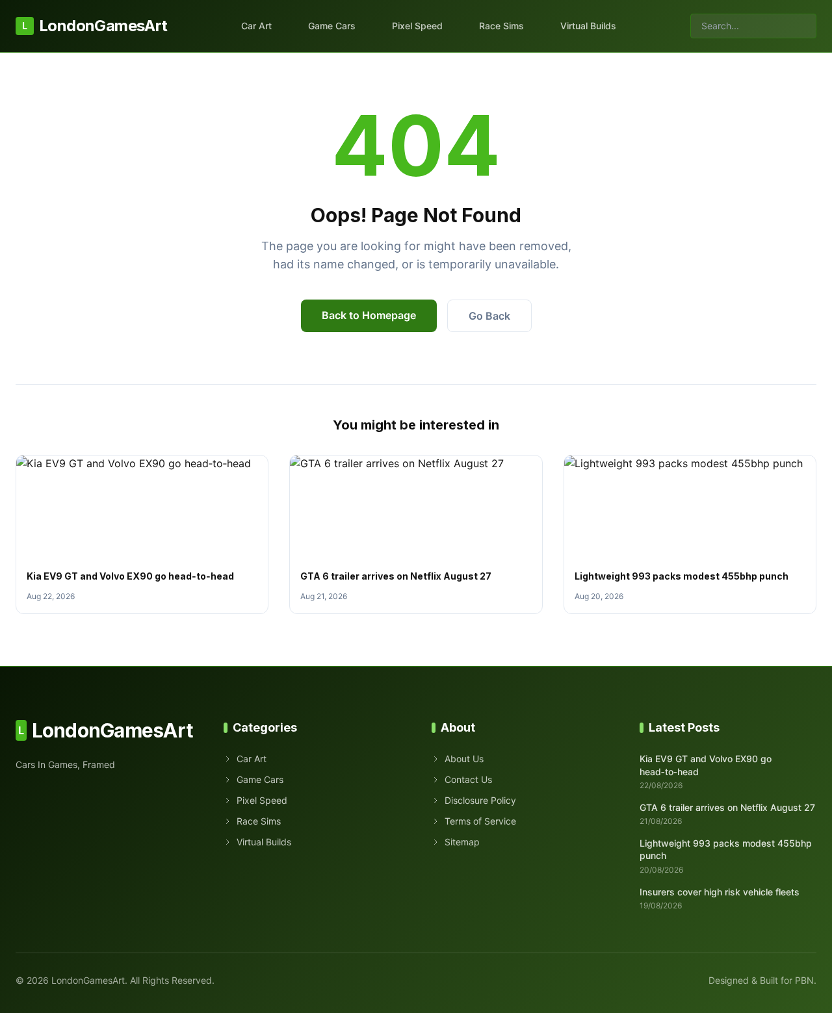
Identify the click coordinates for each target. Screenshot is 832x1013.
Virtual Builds (588, 25)
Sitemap (462, 841)
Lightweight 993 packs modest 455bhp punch (681, 576)
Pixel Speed (417, 25)
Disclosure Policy (480, 800)
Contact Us (468, 779)
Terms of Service (480, 821)
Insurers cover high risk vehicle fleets (720, 891)
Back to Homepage (369, 315)
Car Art (256, 25)
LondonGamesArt (94, 25)
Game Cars (332, 25)
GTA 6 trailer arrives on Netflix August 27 (395, 576)
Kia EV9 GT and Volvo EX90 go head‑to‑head (130, 576)
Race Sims (501, 25)
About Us (464, 758)
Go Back (489, 315)
